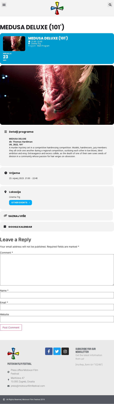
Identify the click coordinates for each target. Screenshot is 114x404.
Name (4, 290)
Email (4, 302)
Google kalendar (20, 226)
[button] (110, 4)
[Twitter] (57, 351)
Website (4, 314)
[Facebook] (49, 351)
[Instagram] (65, 351)
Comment (6, 252)
